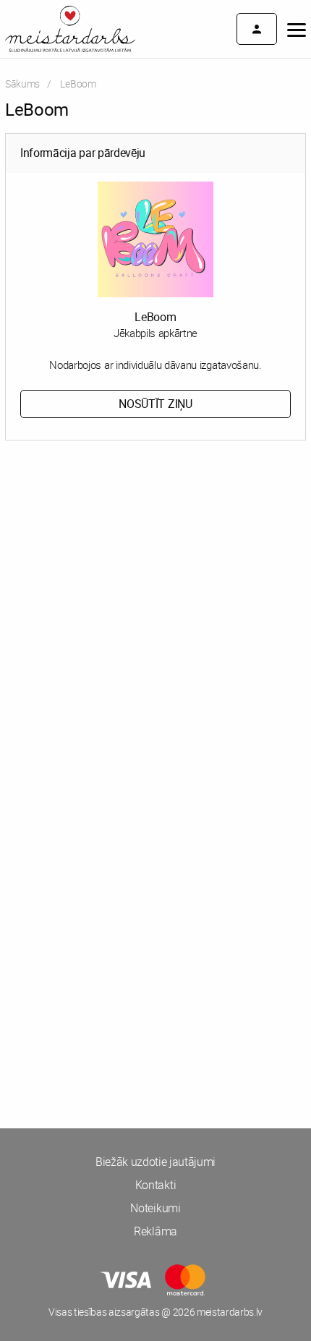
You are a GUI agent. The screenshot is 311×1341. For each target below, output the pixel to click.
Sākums (22, 83)
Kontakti (155, 1185)
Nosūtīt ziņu (155, 404)
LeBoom (155, 317)
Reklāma (155, 1231)
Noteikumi (155, 1208)
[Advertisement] (155, 625)
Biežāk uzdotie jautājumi (155, 1162)
